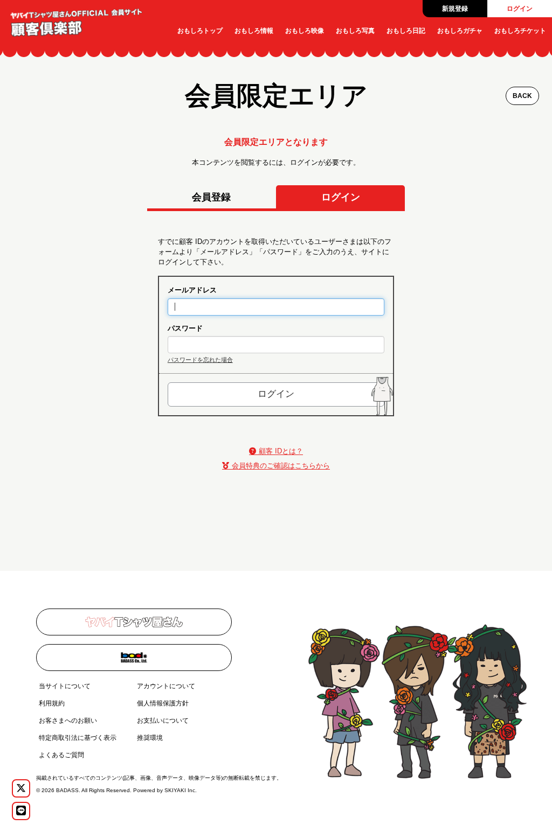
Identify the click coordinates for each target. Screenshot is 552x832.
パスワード (185, 328)
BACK (522, 96)
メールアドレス (192, 290)
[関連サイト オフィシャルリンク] (134, 622)
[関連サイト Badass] (134, 657)
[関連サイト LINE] (21, 811)
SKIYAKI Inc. (180, 790)
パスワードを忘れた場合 (200, 359)
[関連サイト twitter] (21, 788)
